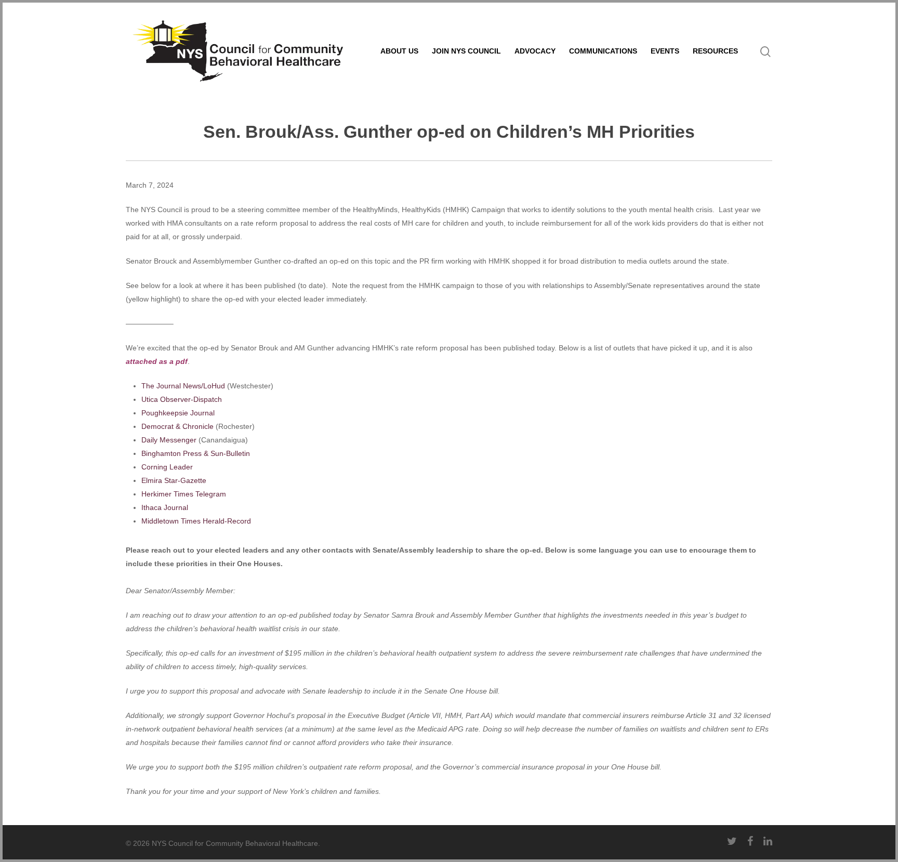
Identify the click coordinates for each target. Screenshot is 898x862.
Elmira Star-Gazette (173, 480)
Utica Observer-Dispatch (181, 399)
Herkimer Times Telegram (183, 494)
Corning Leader (167, 467)
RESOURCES (715, 51)
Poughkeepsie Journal (178, 413)
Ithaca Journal (164, 507)
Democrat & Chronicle (177, 426)
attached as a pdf (157, 361)
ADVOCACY (535, 51)
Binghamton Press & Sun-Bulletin (195, 453)
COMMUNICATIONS (603, 51)
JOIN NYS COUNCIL (466, 51)
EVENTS (665, 51)
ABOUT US (399, 51)
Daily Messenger (168, 440)
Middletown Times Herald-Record (196, 521)
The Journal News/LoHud (183, 386)
